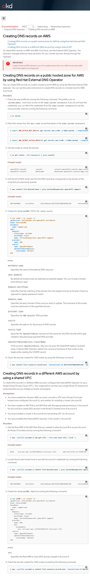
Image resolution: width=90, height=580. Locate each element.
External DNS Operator (14, 29)
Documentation (10, 26)
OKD (24, 26)
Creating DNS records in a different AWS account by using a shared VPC (40, 47)
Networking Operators (61, 26)
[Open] (4, 18)
